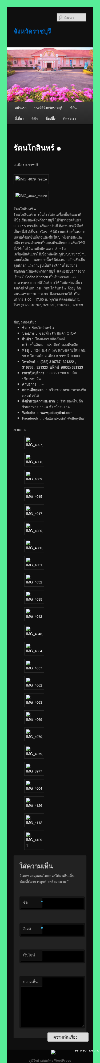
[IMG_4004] (34, 788)
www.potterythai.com (57, 412)
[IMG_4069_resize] (34, 719)
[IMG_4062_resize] (34, 685)
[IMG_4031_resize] (34, 564)
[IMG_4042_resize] (34, 616)
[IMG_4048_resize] (34, 633)
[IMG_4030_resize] (34, 547)
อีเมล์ (32, 928)
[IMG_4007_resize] (34, 444)
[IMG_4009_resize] (34, 478)
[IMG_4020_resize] (34, 530)
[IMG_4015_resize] (34, 496)
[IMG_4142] (34, 822)
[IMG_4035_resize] (34, 599)
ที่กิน (73, 107)
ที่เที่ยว (19, 118)
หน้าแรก (20, 107)
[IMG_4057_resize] (34, 667)
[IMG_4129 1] (34, 845)
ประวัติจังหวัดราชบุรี (48, 107)
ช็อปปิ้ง (50, 118)
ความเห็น (30, 981)
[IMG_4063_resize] (34, 702)
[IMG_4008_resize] (34, 461)
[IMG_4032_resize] (34, 582)
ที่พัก (34, 118)
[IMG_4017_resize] (34, 513)
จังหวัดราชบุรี (32, 30)
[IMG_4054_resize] (34, 650)
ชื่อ (32, 902)
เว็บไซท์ (29, 955)
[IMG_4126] (34, 805)
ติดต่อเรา (69, 118)
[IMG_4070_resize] (34, 736)
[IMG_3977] (34, 771)
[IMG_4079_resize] (34, 753)
